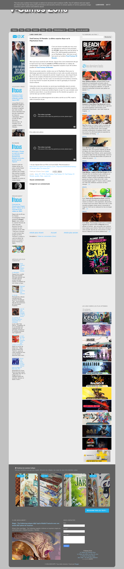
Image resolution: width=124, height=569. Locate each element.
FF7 (40, 174)
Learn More (100, 5)
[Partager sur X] (57, 172)
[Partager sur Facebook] (59, 172)
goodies (37, 176)
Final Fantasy (49, 174)
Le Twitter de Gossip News (87, 556)
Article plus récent (36, 233)
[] (88, 90)
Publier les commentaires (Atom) (47, 236)
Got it (108, 5)
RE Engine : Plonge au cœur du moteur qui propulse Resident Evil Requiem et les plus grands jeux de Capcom (18, 156)
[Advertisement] (58, 20)
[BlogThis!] (55, 172)
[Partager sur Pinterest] (61, 172)
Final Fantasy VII (59, 174)
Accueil (53, 233)
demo (36, 174)
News (15, 30)
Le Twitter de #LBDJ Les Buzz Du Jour (87, 554)
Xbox (43, 30)
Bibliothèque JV (59, 30)
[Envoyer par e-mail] (54, 172)
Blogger (77, 564)
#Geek (71, 30)
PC (50, 30)
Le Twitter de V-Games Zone (88, 552)
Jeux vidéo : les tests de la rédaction (88, 557)
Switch (35, 30)
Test (21, 30)
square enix (47, 176)
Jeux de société (82, 30)
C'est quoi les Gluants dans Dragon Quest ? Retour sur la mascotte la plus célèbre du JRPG (18, 208)
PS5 (28, 30)
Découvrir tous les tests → (97, 510)
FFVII (43, 174)
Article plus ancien (71, 233)
